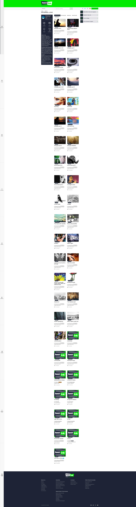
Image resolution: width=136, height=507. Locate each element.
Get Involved (57, 499)
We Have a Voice (58, 458)
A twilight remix (71, 184)
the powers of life (58, 67)
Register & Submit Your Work (60, 493)
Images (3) (69, 15)
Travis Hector (70, 401)
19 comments (70, 384)
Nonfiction (1, 190)
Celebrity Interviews (44, 486)
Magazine (1, 27)
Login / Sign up (95, 8)
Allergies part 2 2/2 (58, 87)
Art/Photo (2, 298)
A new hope (57, 204)
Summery (69, 341)
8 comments (70, 34)
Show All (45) (57, 15)
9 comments (57, 33)
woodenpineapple (71, 382)
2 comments (57, 72)
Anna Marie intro (58, 165)
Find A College (86, 18)
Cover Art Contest (73, 481)
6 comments (70, 209)
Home (42, 11)
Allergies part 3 (71, 87)
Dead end (56, 301)
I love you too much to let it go (59, 263)
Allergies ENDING (71, 145)
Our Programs (43, 484)
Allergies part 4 (58, 126)
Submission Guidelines (59, 495)
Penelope (69, 106)
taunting (56, 106)
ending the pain (71, 282)
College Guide (2, 475)
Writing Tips (57, 498)
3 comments (57, 92)
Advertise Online (58, 486)
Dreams (56, 243)
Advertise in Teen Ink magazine (60, 481)
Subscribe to (90, 11)
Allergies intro (57, 28)
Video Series (87, 486)
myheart (56, 382)
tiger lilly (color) (58, 419)
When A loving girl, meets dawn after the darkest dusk (59, 283)
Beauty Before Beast (59, 380)
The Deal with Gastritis (60, 223)
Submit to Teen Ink (87, 15)
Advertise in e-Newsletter (59, 488)
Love (68, 67)
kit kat (68, 419)
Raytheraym (57, 440)
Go (71, 8)
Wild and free (70, 126)
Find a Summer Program (88, 21)
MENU (43, 8)
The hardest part (71, 301)
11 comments (57, 228)
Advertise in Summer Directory (60, 485)
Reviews (2, 244)
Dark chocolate (71, 262)
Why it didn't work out (72, 321)
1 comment (57, 131)
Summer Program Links (88, 481)
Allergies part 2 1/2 (58, 48)
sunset (69, 438)
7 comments (70, 404)
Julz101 (69, 440)
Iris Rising (56, 399)
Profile (46, 11)
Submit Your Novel (58, 494)
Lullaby (69, 204)
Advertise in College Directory (60, 484)
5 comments (70, 228)
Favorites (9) (74, 15)
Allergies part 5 (58, 145)
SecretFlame (57, 460)
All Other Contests (73, 484)
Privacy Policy (43, 489)
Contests (2, 352)
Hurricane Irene (71, 360)
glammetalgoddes (58, 421)
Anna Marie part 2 (58, 184)
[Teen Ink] (47, 3)
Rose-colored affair (72, 223)
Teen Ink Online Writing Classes (89, 484)
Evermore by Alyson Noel (72, 29)
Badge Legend (87, 488)
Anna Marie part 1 (71, 165)
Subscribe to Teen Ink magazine (60, 500)
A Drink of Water (71, 380)
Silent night (70, 243)
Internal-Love (57, 30)
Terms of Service (43, 490)
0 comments (70, 92)
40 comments (57, 463)
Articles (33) (63, 15)
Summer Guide (2, 411)
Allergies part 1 (70, 48)
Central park (57, 360)
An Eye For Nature (71, 399)
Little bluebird (57, 341)
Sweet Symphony (58, 321)
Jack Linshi (57, 401)
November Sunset (58, 438)
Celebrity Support (43, 485)
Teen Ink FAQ (43, 488)
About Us (42, 481)
